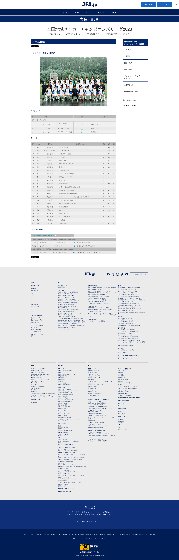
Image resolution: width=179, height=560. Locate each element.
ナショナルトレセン (93, 374)
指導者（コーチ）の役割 (64, 389)
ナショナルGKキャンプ (94, 377)
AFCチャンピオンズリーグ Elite (66, 295)
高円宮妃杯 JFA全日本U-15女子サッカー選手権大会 (131, 300)
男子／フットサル (35, 317)
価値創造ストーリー (123, 384)
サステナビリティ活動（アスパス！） (127, 386)
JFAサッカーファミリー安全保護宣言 (97, 406)
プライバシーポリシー (123, 534)
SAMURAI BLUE (35, 290)
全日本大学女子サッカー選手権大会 (127, 293)
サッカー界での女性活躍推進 (95, 404)
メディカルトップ (62, 423)
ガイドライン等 (62, 421)
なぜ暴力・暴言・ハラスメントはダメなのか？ (70, 459)
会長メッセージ (122, 370)
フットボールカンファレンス (65, 399)
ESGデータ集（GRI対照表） (125, 383)
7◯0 (73, 243)
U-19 (32, 295)
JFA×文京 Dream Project (124, 391)
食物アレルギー (62, 436)
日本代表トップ (35, 286)
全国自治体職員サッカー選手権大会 (67, 306)
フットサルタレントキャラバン (96, 384)
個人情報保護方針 (64, 534)
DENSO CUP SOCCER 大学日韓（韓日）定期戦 (70, 318)
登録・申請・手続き (123, 379)
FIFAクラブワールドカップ (65, 329)
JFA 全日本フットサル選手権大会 (126, 329)
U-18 (32, 297)
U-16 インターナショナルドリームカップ (98, 303)
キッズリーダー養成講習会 (37, 386)
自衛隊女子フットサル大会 (125, 333)
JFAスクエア (34, 383)
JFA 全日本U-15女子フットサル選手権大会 (129, 340)
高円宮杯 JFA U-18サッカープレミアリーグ (99, 289)
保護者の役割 (61, 463)
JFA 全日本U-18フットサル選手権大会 (128, 336)
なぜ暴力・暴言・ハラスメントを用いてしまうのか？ (71, 458)
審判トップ (61, 369)
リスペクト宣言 (62, 449)
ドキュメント (121, 411)
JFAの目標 (120, 374)
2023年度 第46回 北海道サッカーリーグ (42, 235)
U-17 (32, 298)
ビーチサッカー (35, 327)
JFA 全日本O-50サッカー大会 (125, 320)
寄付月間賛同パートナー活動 (95, 427)
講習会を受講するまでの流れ (65, 394)
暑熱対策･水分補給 (63, 427)
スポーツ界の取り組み (63, 470)
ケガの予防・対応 (62, 439)
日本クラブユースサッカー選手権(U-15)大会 (99, 313)
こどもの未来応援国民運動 (95, 413)
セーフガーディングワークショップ (67, 479)
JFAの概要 (120, 372)
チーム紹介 (128, 69)
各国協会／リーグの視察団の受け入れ (97, 441)
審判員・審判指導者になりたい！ (66, 374)
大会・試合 (89, 18)
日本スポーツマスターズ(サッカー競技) (68, 309)
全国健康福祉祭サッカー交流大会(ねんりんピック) (131, 325)
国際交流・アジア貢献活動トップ (96, 430)
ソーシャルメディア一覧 (139, 274)
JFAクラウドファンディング (65, 488)
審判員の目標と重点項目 (64, 384)
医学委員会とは (62, 443)
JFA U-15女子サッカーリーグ (125, 301)
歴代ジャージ (34, 336)
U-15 (32, 302)
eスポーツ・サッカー (36, 331)
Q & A (119, 424)
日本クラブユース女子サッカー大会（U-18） (129, 308)
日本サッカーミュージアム (125, 358)
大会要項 (127, 56)
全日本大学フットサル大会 (125, 335)
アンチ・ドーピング (63, 434)
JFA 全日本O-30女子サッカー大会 (127, 289)
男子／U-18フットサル (36, 321)
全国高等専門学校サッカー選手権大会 (67, 323)
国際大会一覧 (61, 287)
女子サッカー (121, 403)
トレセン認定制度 (92, 372)
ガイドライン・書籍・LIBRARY (66, 444)
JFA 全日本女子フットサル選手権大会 (128, 331)
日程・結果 (128, 63)
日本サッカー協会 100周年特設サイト (127, 388)
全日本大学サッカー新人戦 (65, 315)
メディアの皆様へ (86, 538)
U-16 (32, 300)
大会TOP (127, 49)
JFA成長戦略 (121, 376)
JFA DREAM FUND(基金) (64, 491)
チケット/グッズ (165, 4)
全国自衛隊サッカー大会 (64, 308)
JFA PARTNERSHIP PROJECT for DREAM (69, 494)
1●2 (82, 129)
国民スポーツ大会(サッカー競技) (66, 299)
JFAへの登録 (149, 4)
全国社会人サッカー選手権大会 (66, 304)
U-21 (32, 293)
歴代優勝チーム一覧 (131, 91)
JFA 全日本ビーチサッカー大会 (126, 350)
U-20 (32, 308)
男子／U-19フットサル (36, 319)
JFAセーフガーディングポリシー (66, 452)
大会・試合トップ (62, 286)
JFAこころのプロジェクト (94, 410)
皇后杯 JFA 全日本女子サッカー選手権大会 (129, 287)
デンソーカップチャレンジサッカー (67, 316)
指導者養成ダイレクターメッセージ (67, 391)
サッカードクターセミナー (65, 430)
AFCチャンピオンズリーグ (65, 294)
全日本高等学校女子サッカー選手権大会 (128, 303)
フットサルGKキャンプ (94, 383)
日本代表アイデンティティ (37, 334)
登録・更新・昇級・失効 (64, 406)
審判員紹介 (61, 377)
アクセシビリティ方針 (42, 534)
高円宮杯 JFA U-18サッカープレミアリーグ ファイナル (102, 287)
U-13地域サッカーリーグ (94, 311)
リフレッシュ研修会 (63, 398)
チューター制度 (62, 410)
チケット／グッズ (122, 416)
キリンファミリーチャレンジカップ (40, 379)
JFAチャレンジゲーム (36, 377)
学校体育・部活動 (35, 388)
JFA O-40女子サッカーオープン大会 (127, 291)
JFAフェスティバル (36, 391)
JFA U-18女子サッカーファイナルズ (127, 294)
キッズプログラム (35, 384)
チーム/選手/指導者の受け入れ (95, 439)
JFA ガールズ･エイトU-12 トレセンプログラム (100, 381)
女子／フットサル (35, 322)
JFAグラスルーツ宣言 (36, 370)
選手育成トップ (92, 369)
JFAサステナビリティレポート (95, 424)
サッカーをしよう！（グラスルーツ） (40, 369)
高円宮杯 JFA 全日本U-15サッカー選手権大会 (99, 308)
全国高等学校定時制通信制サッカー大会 (98, 298)
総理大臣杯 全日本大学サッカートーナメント (69, 313)
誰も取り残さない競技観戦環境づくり (97, 403)
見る (77, 12)
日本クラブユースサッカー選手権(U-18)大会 (99, 300)
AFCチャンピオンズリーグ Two (66, 297)
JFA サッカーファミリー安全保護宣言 (67, 451)
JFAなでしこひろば (36, 376)
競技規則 (60, 381)
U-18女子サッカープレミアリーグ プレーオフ (130, 298)
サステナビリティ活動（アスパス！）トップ (99, 399)
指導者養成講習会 (62, 396)
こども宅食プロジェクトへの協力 (96, 422)
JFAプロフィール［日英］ (124, 395)
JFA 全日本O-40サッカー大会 (125, 318)
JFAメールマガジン (123, 430)
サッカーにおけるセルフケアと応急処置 (68, 441)
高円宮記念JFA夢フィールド (95, 393)
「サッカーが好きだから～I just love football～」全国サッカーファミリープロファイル (43, 394)
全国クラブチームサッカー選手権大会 (67, 302)
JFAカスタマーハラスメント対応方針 (143, 534)
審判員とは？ (61, 372)
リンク (119, 427)
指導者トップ (61, 387)
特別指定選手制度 (92, 386)
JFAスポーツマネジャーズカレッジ (97, 415)
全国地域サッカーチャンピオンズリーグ (68, 301)
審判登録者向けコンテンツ (65, 379)
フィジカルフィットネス (64, 413)
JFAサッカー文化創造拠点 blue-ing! (127, 355)
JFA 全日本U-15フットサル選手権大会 (128, 338)
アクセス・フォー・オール (125, 390)
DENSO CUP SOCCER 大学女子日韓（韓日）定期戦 (71, 322)
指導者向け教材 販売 (63, 403)
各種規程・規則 (122, 377)
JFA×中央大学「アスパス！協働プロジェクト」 (100, 408)
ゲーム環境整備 (92, 388)
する (88, 12)
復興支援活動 (91, 420)
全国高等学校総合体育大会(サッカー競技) (98, 296)
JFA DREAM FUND (123, 393)
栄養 (59, 437)
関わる (101, 12)
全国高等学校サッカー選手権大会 (96, 294)
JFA (89, 365)
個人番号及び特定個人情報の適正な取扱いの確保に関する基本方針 (93, 534)
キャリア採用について (101, 538)
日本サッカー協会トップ (124, 369)
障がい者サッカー (35, 390)
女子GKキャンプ (92, 379)
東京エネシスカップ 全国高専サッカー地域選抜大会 (71, 325)
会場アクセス (129, 85)
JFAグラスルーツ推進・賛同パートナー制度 (42, 397)
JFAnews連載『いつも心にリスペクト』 (68, 465)
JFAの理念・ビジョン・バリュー (89, 521)
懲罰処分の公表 (62, 486)
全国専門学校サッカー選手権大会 (66, 327)
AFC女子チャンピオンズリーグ (126, 310)
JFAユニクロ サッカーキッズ (38, 372)
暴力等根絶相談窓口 (63, 484)
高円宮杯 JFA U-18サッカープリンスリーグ (99, 291)
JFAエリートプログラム (94, 376)
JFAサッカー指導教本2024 (65, 401)
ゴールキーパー (62, 412)
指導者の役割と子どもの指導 (65, 461)
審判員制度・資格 (62, 376)
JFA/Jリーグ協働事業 (93, 395)
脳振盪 (59, 425)
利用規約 (54, 534)
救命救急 (60, 428)
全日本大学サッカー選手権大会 (66, 311)
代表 (65, 12)
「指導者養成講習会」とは (65, 392)
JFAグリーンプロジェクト (94, 401)
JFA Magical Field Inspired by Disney (40, 374)
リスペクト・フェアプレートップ (66, 447)
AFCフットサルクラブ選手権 (125, 345)
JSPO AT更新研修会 (63, 432)
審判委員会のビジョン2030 (65, 370)
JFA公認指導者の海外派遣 (64, 417)
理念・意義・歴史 (62, 405)
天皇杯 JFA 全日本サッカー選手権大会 (68, 292)
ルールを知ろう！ (122, 352)
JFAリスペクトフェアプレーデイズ (67, 472)
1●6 (73, 246)
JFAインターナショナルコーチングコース (68, 419)
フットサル (121, 406)
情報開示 (120, 381)
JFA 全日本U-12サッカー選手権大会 (97, 321)
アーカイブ (73, 538)
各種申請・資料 (62, 408)
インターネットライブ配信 (132, 77)
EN (175, 5)
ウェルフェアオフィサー (64, 473)
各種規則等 (121, 422)
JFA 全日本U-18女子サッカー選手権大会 (128, 296)
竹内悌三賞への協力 (93, 412)
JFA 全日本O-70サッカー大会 (125, 323)
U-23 (32, 292)
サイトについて (28, 534)
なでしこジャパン (35, 306)
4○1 (82, 132)
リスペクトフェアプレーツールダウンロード (69, 482)
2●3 (82, 124)
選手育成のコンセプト (93, 370)
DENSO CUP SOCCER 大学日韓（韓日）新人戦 (70, 320)
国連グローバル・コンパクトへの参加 (97, 426)
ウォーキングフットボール (37, 381)
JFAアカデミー (92, 390)
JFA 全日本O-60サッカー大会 (125, 321)
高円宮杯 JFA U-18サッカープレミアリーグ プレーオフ (102, 293)
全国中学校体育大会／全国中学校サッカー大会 (100, 309)
